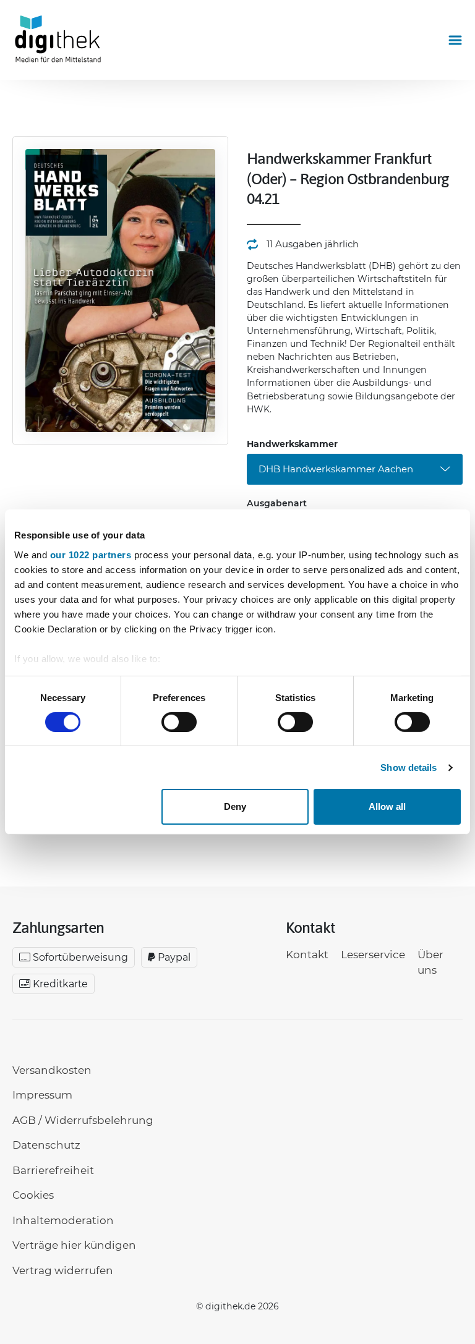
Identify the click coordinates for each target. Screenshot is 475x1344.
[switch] (179, 722)
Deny (235, 806)
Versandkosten (52, 1070)
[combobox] (355, 469)
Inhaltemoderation (63, 1220)
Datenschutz (46, 1145)
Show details (408, 767)
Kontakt (307, 954)
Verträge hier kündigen (74, 1245)
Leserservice (373, 954)
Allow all (387, 806)
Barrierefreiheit (53, 1170)
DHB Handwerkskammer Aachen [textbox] (336, 469)
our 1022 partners (91, 554)
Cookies (33, 1195)
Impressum (42, 1095)
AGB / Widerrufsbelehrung (82, 1120)
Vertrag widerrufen (62, 1270)
